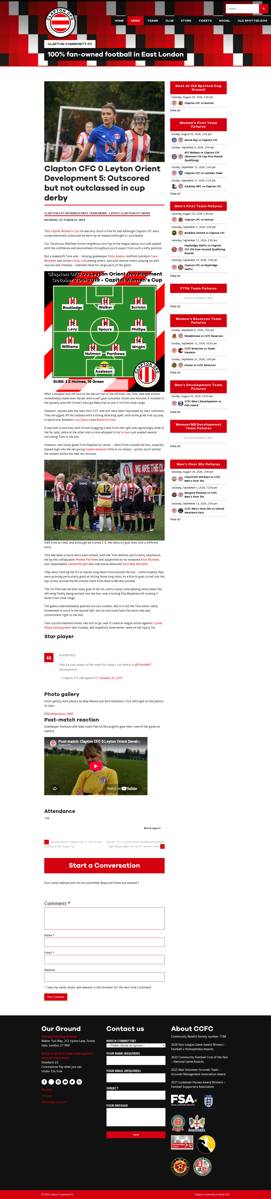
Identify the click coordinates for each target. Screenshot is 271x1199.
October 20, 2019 (111, 678)
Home (119, 21)
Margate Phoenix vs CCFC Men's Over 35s (201, 494)
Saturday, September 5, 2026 (188, 227)
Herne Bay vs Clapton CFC (201, 140)
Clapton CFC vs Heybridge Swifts (201, 267)
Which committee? (121, 1041)
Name (49, 935)
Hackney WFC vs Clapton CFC (203, 186)
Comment (57, 903)
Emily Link (79, 260)
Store (186, 21)
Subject (112, 1088)
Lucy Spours (82, 420)
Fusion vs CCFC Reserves (200, 365)
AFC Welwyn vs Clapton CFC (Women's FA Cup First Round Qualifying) (203, 156)
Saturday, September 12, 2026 (188, 240)
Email (49, 952)
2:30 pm (206, 134)
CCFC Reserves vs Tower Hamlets (200, 350)
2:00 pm (209, 147)
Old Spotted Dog (252, 21)
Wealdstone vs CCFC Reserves (204, 336)
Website (49, 970)
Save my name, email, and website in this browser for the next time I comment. (99, 987)
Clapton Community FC (70, 44)
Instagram (58, 1082)
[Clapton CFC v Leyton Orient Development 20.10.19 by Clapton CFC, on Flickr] (58, 714)
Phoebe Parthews (86, 559)
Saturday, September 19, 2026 (188, 260)
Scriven (125, 432)
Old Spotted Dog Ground (59, 1036)
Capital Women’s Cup (65, 231)
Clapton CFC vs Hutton (199, 103)
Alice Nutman (150, 559)
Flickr (51, 1082)
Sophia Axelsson (96, 449)
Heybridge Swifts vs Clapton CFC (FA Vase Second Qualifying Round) (205, 249)
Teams (152, 21)
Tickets (205, 21)
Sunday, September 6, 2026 (187, 147)
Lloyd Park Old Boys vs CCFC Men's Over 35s (202, 478)
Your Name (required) (123, 1053)
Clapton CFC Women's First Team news (75, 213)
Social (224, 21)
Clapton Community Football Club (212, 1194)
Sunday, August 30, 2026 (186, 134)
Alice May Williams (135, 564)
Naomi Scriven (106, 420)
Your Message (117, 1105)
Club (169, 21)
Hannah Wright (78, 564)
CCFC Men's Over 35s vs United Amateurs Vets (204, 510)
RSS (79, 1082)
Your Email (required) (123, 1071)
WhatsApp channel (53, 1102)
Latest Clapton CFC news (129, 213)
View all (175, 110)
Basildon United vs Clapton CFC (205, 232)
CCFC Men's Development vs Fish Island (203, 403)
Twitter (72, 1082)
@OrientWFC (143, 664)
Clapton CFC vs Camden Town (204, 173)
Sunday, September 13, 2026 (188, 167)
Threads (46, 1096)
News (135, 21)
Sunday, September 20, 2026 (188, 359)
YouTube (65, 1082)
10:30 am (211, 343)
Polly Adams (116, 256)
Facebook (44, 1082)
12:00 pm (211, 487)
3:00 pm (208, 97)
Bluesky (46, 1089)
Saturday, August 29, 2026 (186, 97)
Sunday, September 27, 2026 (188, 180)
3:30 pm (211, 180)
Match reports (152, 828)
